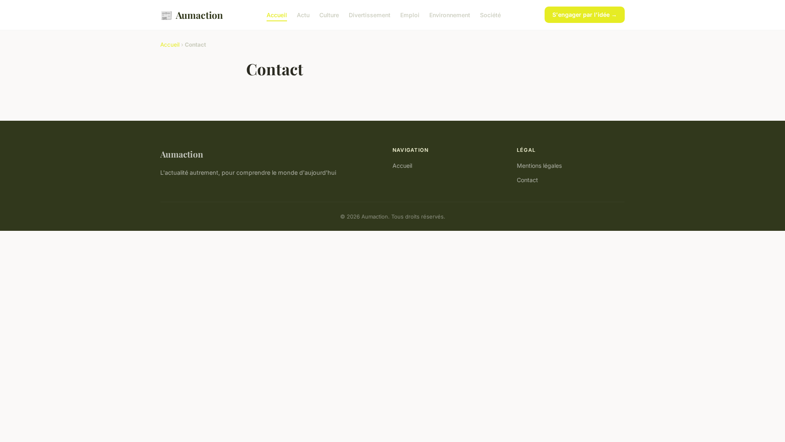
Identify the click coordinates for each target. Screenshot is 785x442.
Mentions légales (539, 165)
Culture (329, 14)
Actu (303, 14)
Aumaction (191, 14)
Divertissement (369, 14)
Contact (527, 179)
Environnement (449, 14)
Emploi (409, 14)
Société (490, 14)
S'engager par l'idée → (584, 14)
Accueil (277, 14)
